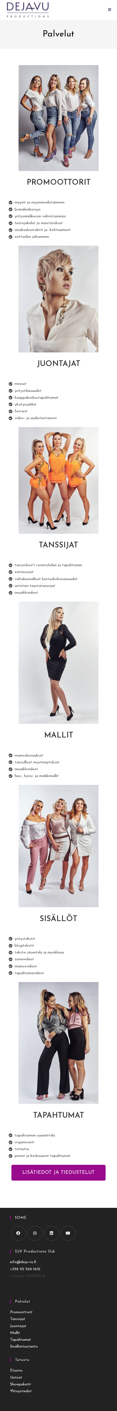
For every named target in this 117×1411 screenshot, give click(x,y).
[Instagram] (34, 1233)
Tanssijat (17, 1319)
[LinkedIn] (51, 1233)
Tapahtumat (20, 1340)
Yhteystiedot (21, 1391)
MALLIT (58, 735)
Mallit (15, 1333)
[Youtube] (68, 1233)
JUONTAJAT (58, 364)
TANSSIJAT (58, 545)
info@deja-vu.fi (23, 1262)
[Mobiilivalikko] (109, 10)
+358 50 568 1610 (25, 1269)
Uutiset (16, 1378)
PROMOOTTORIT (59, 183)
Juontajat (18, 1326)
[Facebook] (18, 1233)
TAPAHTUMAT (58, 1116)
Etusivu (16, 1371)
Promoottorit (21, 1312)
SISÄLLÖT (58, 919)
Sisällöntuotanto (24, 1347)
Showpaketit (20, 1384)
